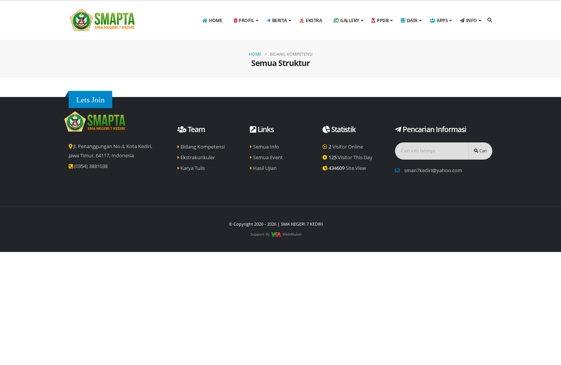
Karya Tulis (192, 168)
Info (471, 20)
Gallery (349, 20)
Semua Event (267, 157)
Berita (279, 20)
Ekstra (314, 20)
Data (412, 20)
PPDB (383, 20)
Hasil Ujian (264, 168)
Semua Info (265, 147)
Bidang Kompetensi (202, 147)
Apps (442, 20)
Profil (246, 20)
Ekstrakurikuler (197, 157)
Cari (482, 150)
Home (215, 20)
